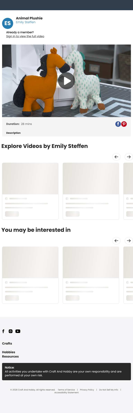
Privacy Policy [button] (87, 390)
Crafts (7, 343)
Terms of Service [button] (66, 390)
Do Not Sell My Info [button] (108, 390)
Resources (10, 356)
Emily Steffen (26, 22)
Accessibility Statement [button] (66, 392)
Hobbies (8, 352)
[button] (118, 124)
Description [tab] (13, 133)
